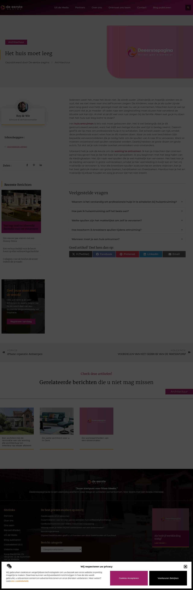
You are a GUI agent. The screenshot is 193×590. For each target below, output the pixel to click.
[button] (185, 566)
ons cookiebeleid (19, 581)
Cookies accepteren (129, 578)
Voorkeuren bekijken (168, 578)
